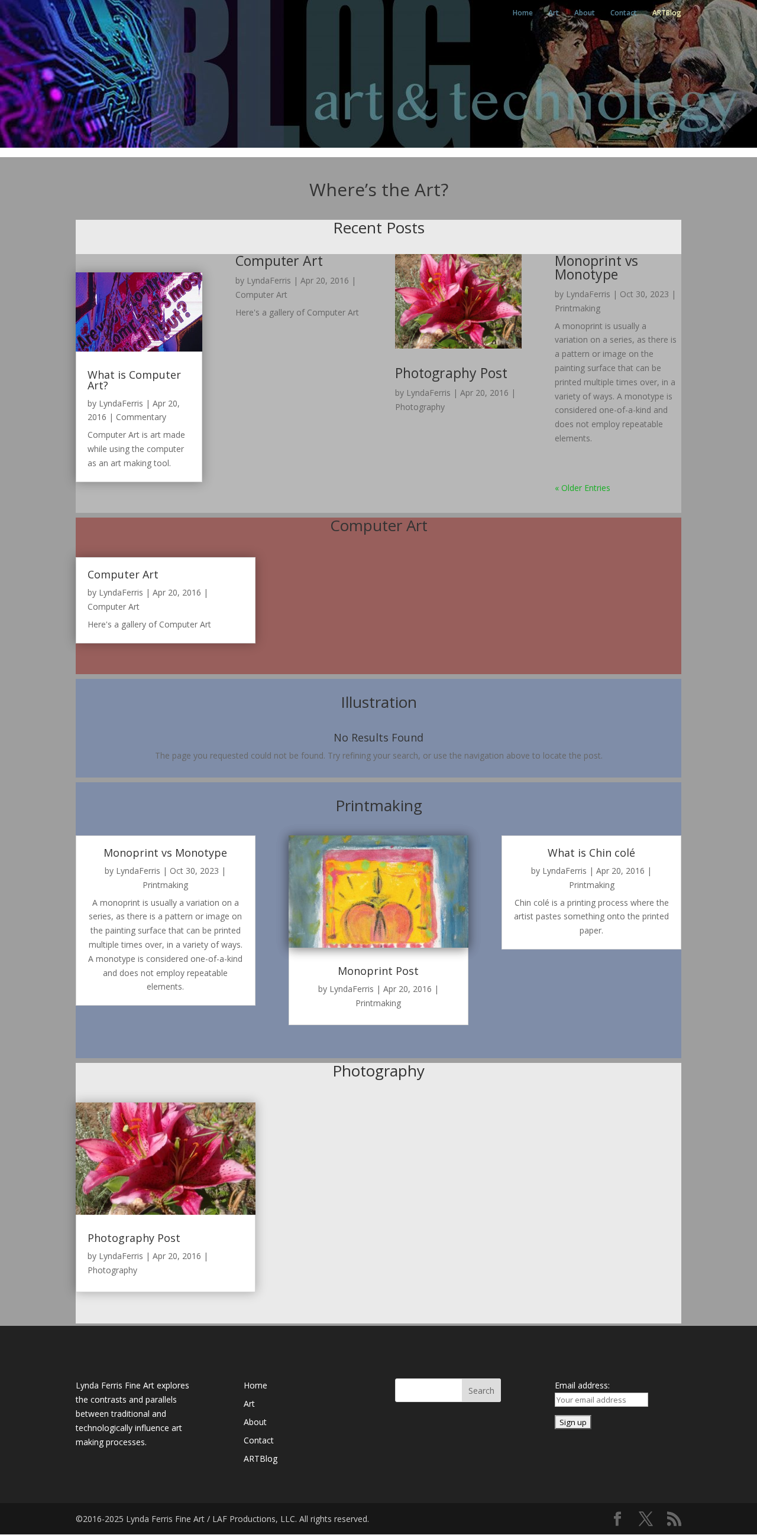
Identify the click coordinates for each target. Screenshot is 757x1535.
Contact (623, 13)
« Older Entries (582, 487)
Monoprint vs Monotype (596, 267)
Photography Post (451, 372)
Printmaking (577, 308)
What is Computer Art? (134, 380)
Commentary (141, 416)
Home (523, 13)
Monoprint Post (378, 971)
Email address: (582, 1385)
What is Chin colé (591, 852)
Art (553, 13)
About (584, 13)
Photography (420, 406)
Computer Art (279, 260)
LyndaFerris (121, 403)
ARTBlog (666, 13)
